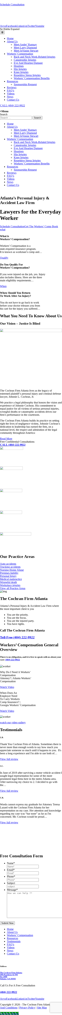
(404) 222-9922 (12, 659)
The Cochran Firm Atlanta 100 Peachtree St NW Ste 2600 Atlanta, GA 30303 (11, 976)
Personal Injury (8, 576)
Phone (11, 876)
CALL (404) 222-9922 (12, 105)
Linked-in (22, 26)
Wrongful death (8, 582)
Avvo (3, 26)
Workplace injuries (10, 585)
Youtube (39, 26)
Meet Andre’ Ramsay (25, 44)
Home (10, 38)
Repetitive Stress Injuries (27, 75)
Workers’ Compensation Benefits (32, 78)
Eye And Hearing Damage (28, 62)
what (2, 229)
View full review (9, 759)
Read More (6, 438)
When (3, 286)
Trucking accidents (10, 566)
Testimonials (13, 941)
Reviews (11, 87)
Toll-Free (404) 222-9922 (17, 637)
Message (12, 889)
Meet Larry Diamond (25, 47)
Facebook (11, 26)
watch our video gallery (13, 722)
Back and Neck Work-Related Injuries (34, 56)
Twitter (31, 26)
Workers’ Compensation (20, 53)
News (10, 96)
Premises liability (9, 573)
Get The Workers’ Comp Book (41, 226)
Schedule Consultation (12, 4)
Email (11, 869)
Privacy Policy (27, 1007)
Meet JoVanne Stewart (26, 50)
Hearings (19, 66)
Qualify (4, 257)
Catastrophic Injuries (25, 59)
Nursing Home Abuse (12, 569)
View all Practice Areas (12, 588)
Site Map (42, 1007)
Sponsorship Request (25, 84)
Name (11, 863)
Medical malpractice (11, 579)
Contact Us (13, 99)
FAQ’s (10, 90)
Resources (12, 81)
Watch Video (7, 687)
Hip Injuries (20, 69)
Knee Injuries (21, 72)
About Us (12, 41)
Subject (11, 883)
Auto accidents (8, 563)
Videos (10, 93)
